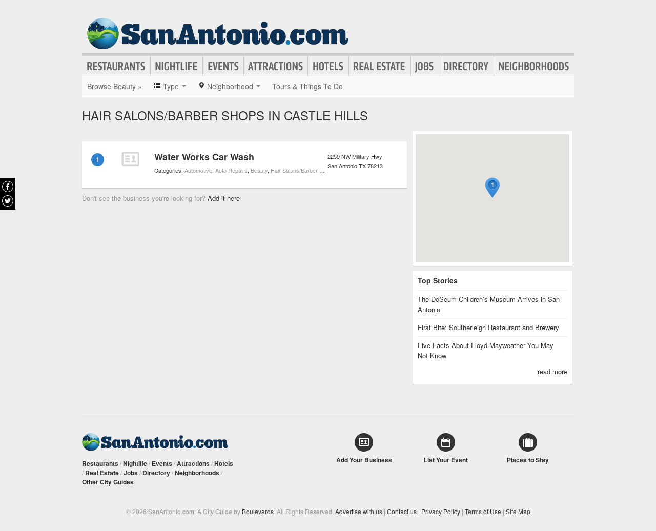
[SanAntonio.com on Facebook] (7, 186)
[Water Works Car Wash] (130, 159)
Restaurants (116, 66)
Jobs (425, 66)
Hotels (328, 66)
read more (552, 371)
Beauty (259, 170)
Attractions (276, 66)
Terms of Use (483, 511)
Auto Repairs (231, 170)
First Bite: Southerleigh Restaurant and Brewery (488, 327)
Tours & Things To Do (307, 86)
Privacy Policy (440, 511)
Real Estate (379, 66)
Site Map (518, 511)
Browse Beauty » (114, 86)
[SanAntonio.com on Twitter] (7, 201)
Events (223, 66)
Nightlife (176, 66)
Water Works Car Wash (204, 157)
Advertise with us (358, 511)
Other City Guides (108, 481)
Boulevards (258, 511)
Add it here (224, 198)
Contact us (402, 511)
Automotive (198, 170)
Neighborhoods (534, 66)
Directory (466, 66)
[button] (492, 187)
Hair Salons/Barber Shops (303, 170)
